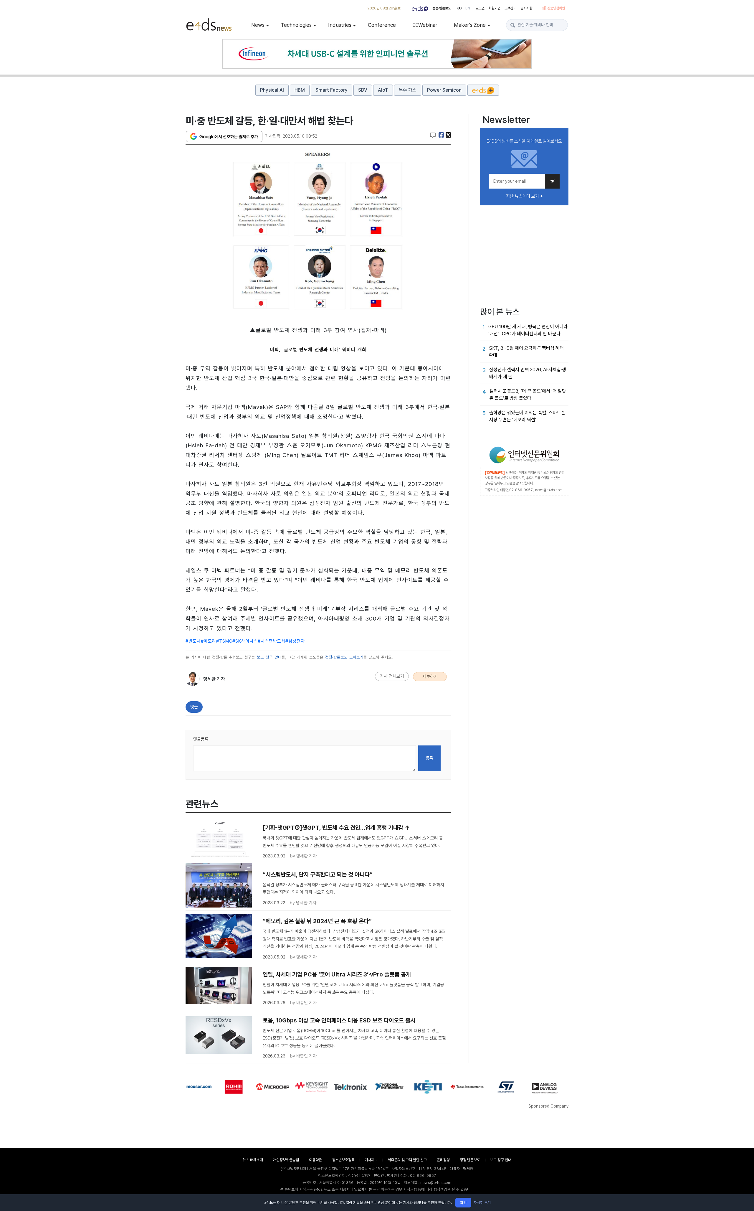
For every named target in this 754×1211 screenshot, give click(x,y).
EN (467, 8)
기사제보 (371, 1160)
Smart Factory (331, 90)
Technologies (296, 25)
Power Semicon (444, 90)
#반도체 (193, 641)
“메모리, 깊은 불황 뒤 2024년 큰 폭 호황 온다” (317, 921)
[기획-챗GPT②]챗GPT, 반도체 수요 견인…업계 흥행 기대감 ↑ (336, 827)
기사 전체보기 (392, 676)
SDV (362, 90)
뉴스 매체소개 (253, 1160)
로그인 (480, 8)
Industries (339, 25)
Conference (382, 25)
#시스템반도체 (271, 641)
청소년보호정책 (343, 1160)
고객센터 (510, 8)
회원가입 (494, 8)
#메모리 (208, 641)
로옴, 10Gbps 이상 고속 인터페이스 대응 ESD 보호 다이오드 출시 (339, 1020)
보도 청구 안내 (269, 657)
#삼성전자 (295, 641)
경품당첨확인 (556, 8)
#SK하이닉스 (245, 641)
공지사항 (526, 8)
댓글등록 (201, 739)
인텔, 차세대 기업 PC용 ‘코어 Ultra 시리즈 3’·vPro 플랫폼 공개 (337, 974)
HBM (300, 90)
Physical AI (272, 90)
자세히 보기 (482, 1202)
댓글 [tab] (194, 707)
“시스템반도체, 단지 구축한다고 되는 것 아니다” (318, 874)
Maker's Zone (470, 25)
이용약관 (315, 1160)
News (257, 25)
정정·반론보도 (441, 8)
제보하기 (430, 676)
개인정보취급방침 (286, 1160)
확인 (463, 1202)
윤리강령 (443, 1160)
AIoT (383, 90)
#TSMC (224, 641)
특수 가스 (407, 90)
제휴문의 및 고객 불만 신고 (407, 1160)
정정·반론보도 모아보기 (344, 657)
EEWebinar (424, 25)
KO (459, 8)
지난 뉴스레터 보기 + (524, 196)
